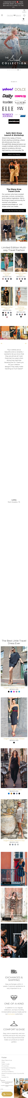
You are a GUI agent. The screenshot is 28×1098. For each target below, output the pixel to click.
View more (7, 883)
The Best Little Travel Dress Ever (14, 642)
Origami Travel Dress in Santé (14, 688)
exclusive (11, 1014)
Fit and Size (5, 1066)
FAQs (3, 1062)
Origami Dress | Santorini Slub (14, 841)
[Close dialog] (0, 1079)
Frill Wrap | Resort (7, 274)
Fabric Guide (5, 1064)
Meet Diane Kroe (7, 1060)
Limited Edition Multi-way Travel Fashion (14, 249)
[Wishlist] (24, 15)
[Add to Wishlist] (11, 255)
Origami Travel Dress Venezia (14, 739)
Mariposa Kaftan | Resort (7, 308)
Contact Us (5, 1077)
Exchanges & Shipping (8, 1068)
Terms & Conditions (7, 1071)
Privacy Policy (6, 1069)
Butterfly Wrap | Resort (21, 274)
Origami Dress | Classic (14, 789)
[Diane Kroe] (14, 15)
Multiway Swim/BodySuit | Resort (21, 308)
